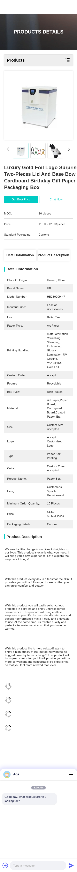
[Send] (71, 865)
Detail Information (20, 255)
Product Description (53, 255)
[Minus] (71, 774)
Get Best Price (21, 199)
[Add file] (5, 865)
